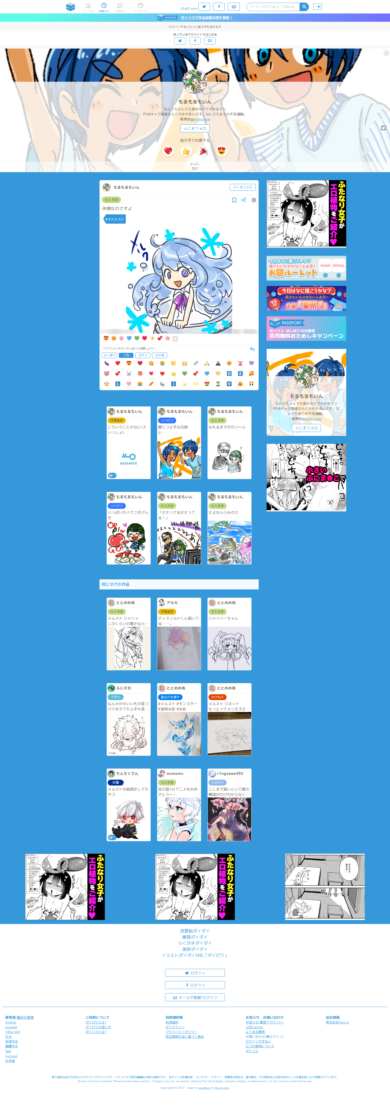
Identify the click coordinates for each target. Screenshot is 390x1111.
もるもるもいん (195, 101)
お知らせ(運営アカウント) (264, 1022)
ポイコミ (252, 1051)
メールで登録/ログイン (197, 997)
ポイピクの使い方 (98, 1027)
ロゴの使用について (260, 1046)
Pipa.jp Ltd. (222, 1088)
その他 (159, 355)
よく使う (109, 355)
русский (11, 1056)
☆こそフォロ (195, 128)
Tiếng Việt (12, 1032)
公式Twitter (254, 1027)
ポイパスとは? (96, 1032)
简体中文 (11, 1041)
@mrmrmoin (200, 119)
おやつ (142, 355)
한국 (8, 1036)
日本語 (10, 1060)
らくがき (111, 199)
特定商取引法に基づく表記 (185, 1036)
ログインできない (258, 1041)
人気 (126, 355)
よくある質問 (255, 1032)
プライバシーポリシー (181, 1032)
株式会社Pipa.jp (337, 1022)
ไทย (8, 1051)
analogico (204, 1088)
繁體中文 (11, 1046)
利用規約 (172, 1022)
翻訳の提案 (25, 1017)
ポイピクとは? (96, 1022)
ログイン (197, 972)
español (11, 1027)
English (10, 1022)
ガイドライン (175, 1027)
